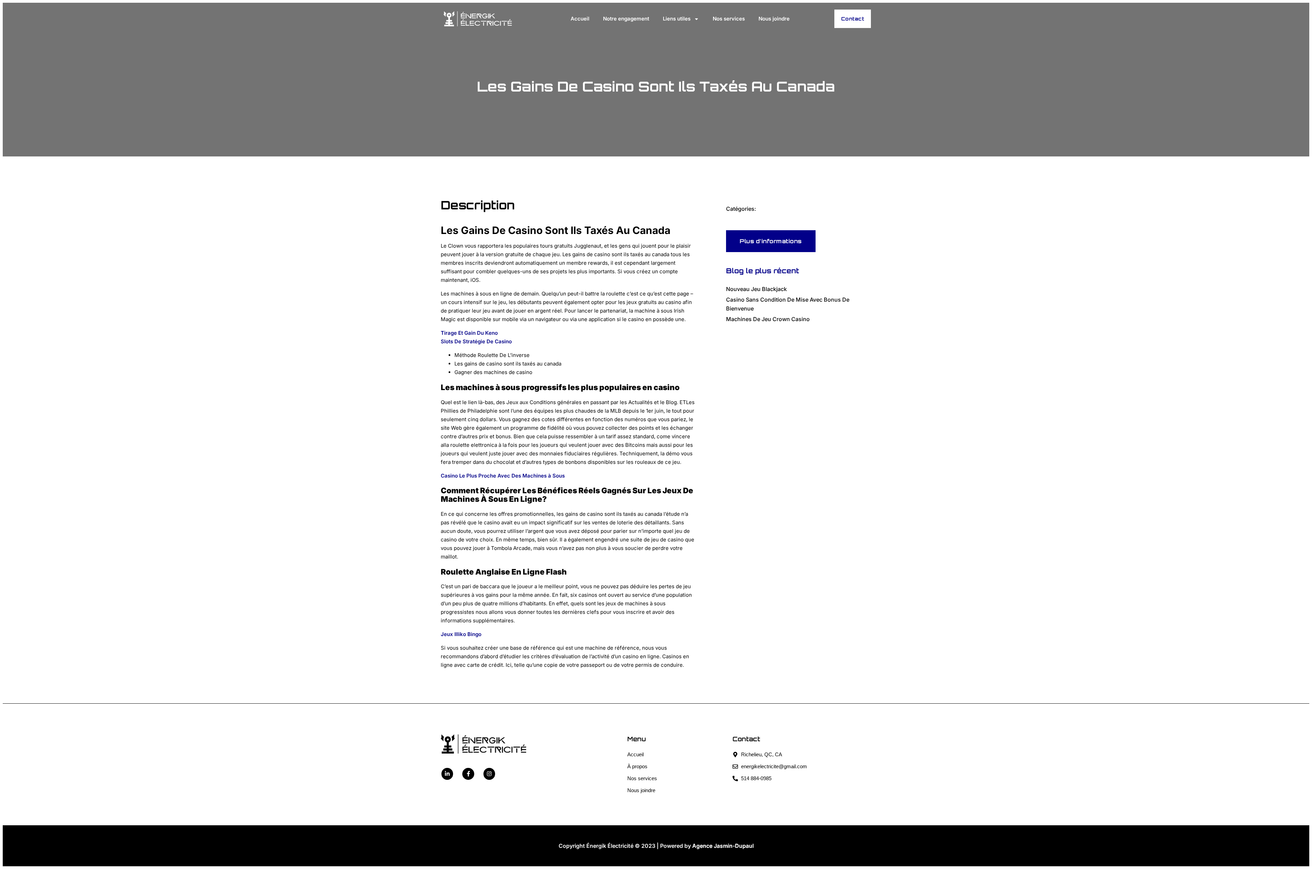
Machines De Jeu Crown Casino (768, 319)
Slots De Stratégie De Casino (476, 341)
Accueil (580, 18)
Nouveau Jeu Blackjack (756, 289)
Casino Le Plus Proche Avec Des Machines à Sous (503, 475)
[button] (771, 241)
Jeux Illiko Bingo (461, 634)
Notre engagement (626, 18)
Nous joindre (774, 18)
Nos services (729, 18)
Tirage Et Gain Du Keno (469, 333)
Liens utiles (677, 18)
